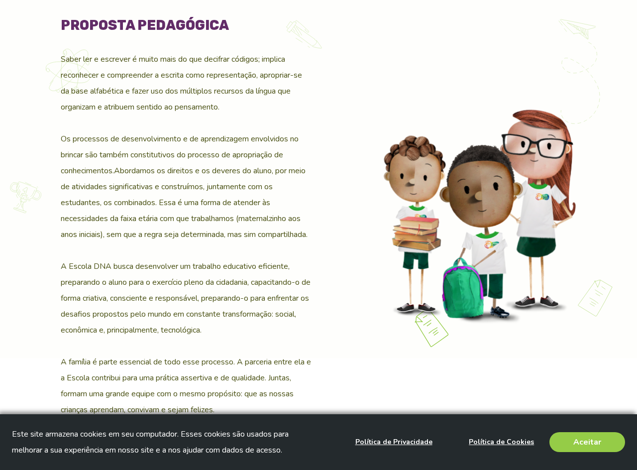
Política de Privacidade (393, 442)
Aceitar (587, 442)
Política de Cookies (501, 442)
